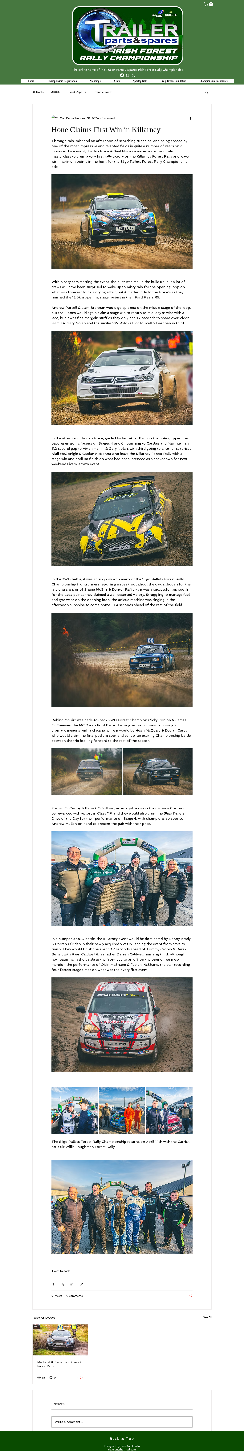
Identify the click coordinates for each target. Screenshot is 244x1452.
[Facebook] (122, 75)
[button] (95, 81)
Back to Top (122, 1439)
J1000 (55, 91)
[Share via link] (81, 1284)
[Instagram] (128, 75)
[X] (133, 75)
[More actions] (190, 118)
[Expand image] (86, 771)
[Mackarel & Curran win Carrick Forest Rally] (60, 1339)
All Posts (38, 91)
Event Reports (77, 91)
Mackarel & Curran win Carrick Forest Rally (59, 1364)
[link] (209, 4)
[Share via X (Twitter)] (62, 1284)
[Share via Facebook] (53, 1284)
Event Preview (103, 91)
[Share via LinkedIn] (72, 1284)
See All (207, 1317)
